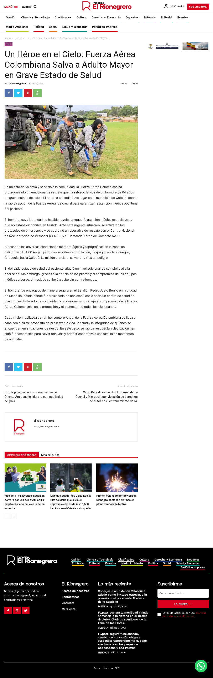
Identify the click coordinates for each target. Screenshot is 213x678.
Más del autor (50, 455)
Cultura (103, 627)
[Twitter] (18, 93)
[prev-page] (7, 516)
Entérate (103, 652)
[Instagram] (16, 610)
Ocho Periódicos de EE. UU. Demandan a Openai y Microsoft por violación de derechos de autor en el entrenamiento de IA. (107, 396)
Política (103, 606)
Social (18, 38)
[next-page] (13, 516)
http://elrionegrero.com (46, 426)
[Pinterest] (28, 93)
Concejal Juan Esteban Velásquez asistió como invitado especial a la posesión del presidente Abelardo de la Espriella (122, 596)
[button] (30, 6)
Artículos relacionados (21, 455)
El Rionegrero (18, 83)
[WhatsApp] (37, 93)
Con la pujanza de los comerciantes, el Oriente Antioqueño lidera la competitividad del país (34, 396)
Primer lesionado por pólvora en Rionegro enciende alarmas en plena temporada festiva (116, 500)
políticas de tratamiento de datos (184, 614)
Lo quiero (181, 604)
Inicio (8, 38)
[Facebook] (9, 93)
